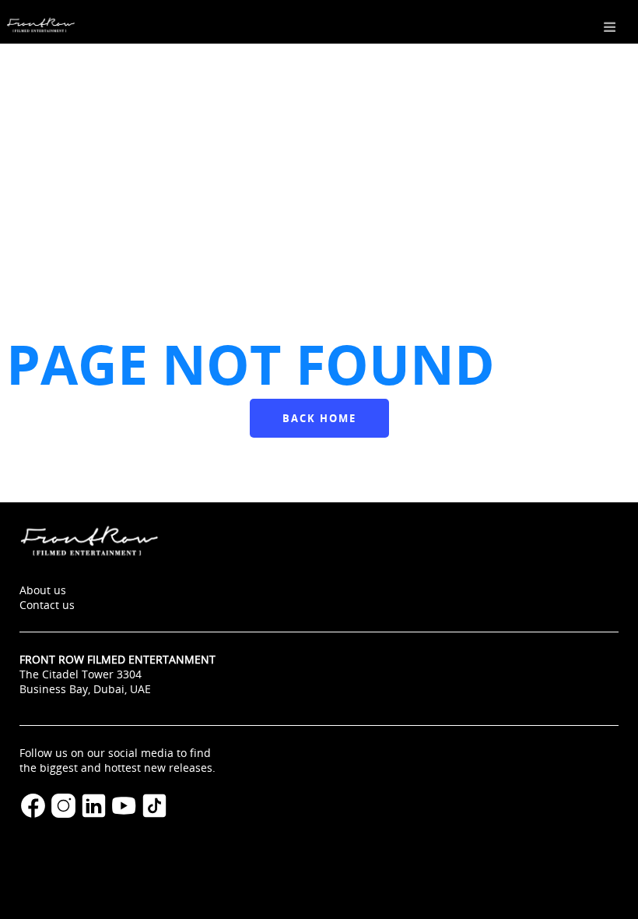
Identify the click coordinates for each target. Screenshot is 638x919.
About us (42, 590)
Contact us (47, 604)
